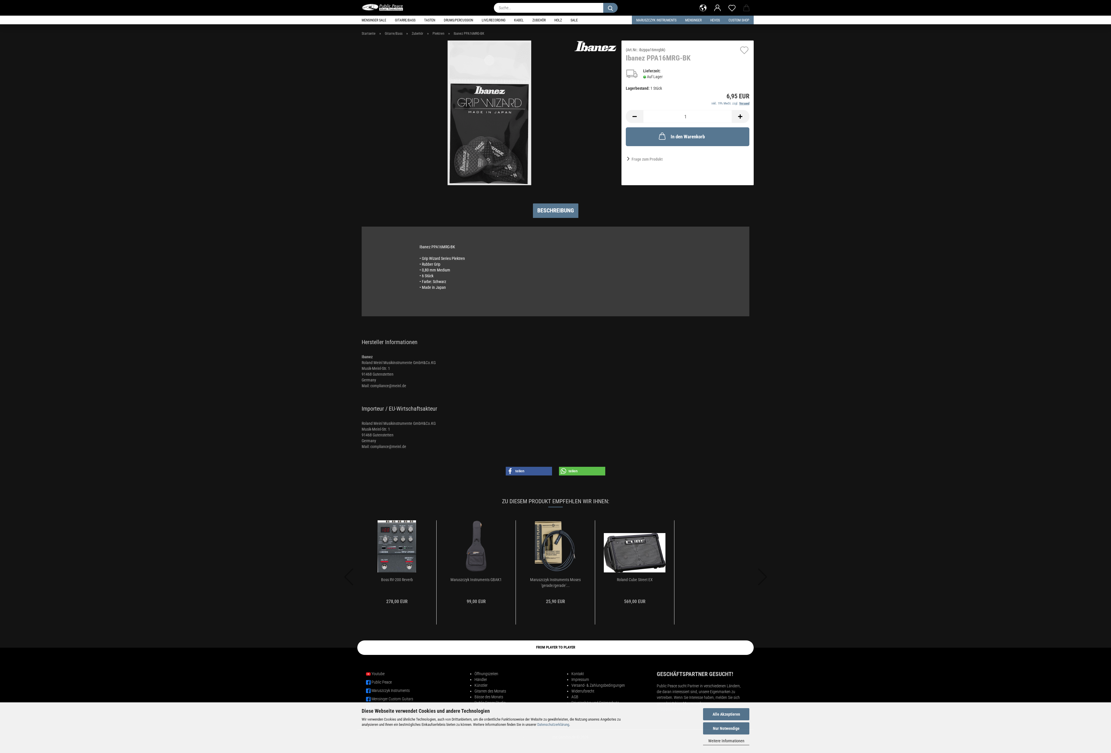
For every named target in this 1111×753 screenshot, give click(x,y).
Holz (558, 20)
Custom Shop (739, 20)
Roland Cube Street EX (635, 579)
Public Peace (381, 682)
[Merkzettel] (732, 7)
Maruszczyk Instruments (656, 20)
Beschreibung (555, 210)
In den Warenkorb (688, 136)
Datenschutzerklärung (553, 724)
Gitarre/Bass (405, 20)
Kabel (519, 20)
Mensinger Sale (374, 20)
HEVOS (715, 20)
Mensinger (693, 20)
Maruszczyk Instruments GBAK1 (476, 579)
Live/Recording (493, 20)
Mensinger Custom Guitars (392, 699)
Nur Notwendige (726, 728)
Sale (574, 20)
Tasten (429, 20)
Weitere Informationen (726, 741)
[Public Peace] (385, 7)
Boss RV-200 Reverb (397, 579)
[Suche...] (610, 8)
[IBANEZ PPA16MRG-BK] (489, 112)
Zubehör (539, 20)
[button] (703, 7)
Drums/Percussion (458, 20)
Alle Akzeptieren (726, 714)
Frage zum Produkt (647, 159)
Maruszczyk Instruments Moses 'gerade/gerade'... (555, 582)
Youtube (378, 673)
